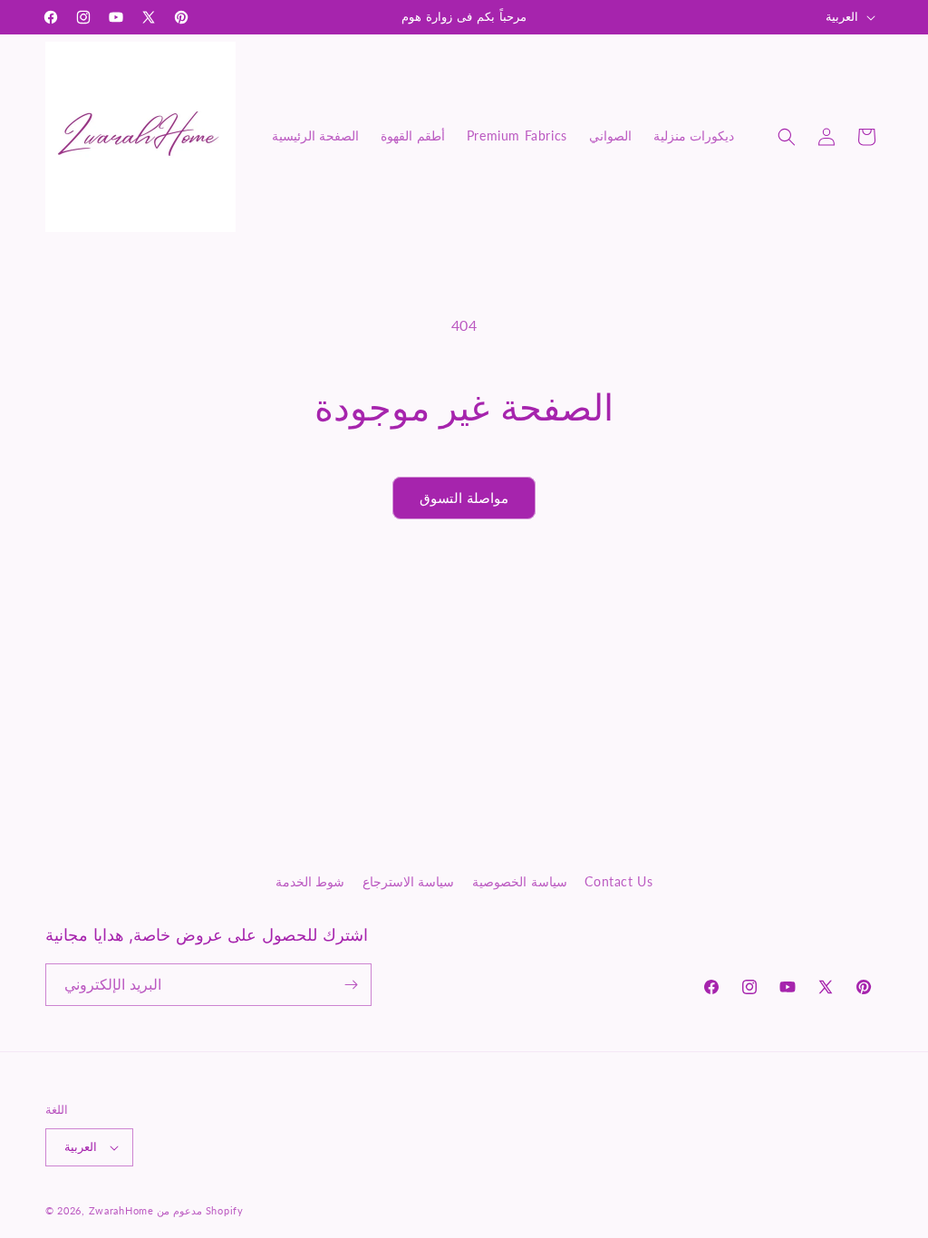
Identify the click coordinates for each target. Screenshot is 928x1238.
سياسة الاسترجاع (408, 881)
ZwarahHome (121, 1210)
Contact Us (618, 881)
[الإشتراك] (351, 984)
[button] (787, 137)
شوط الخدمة (310, 881)
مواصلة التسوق (464, 497)
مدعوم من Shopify (200, 1210)
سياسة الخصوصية (519, 881)
